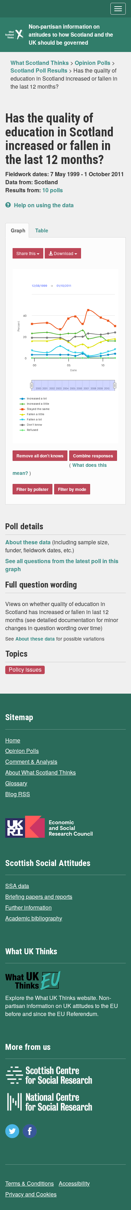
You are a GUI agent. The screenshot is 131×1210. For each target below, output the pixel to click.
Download (63, 253)
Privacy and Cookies (31, 1194)
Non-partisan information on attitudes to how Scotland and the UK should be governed (71, 34)
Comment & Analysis (31, 761)
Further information (28, 907)
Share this (26, 253)
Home (12, 740)
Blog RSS (17, 794)
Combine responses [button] (93, 456)
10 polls (52, 190)
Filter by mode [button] (72, 489)
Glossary (16, 783)
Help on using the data (43, 205)
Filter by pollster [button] (32, 489)
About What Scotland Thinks (40, 772)
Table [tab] (41, 230)
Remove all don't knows (40, 456)
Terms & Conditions (29, 1183)
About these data (28, 542)
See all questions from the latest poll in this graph (61, 565)
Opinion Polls (22, 751)
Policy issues (25, 669)
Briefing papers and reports (38, 896)
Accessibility (74, 1183)
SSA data (17, 886)
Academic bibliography (33, 918)
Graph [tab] (18, 230)
